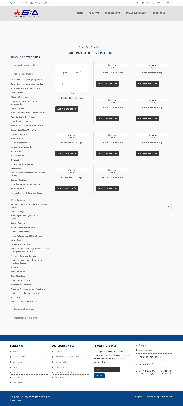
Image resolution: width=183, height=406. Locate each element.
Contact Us (159, 13)
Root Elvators (17, 93)
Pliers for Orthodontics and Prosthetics (29, 289)
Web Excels (167, 396)
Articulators (16, 298)
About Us (94, 13)
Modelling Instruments (21, 143)
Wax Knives (16, 151)
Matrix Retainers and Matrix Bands (26, 236)
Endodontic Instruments (22, 164)
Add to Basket (65, 109)
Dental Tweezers (19, 223)
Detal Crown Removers (21, 244)
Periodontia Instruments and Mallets (28, 126)
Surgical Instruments (24, 65)
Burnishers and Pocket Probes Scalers (28, 113)
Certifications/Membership (67, 357)
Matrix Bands (17, 240)
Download (17, 362)
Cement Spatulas (19, 180)
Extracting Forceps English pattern (26, 80)
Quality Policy (61, 367)
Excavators (16, 169)
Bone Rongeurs (18, 272)
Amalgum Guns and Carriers (23, 256)
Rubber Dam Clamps (20, 232)
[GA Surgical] (141, 344)
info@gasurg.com (41, 2)
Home (80, 13)
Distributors (18, 377)
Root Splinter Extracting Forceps (25, 88)
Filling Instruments (19, 97)
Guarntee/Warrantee (64, 372)
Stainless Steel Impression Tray (25, 293)
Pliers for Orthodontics (21, 285)
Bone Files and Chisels (21, 280)
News (15, 367)
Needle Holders (18, 189)
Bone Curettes (17, 139)
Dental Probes (17, 108)
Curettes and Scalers (20, 134)
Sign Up (99, 376)
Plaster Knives (17, 156)
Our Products (112, 13)
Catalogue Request (136, 13)
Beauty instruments (23, 309)
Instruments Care (62, 377)
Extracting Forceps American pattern (27, 84)
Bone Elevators (18, 276)
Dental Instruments (23, 74)
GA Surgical (35, 396)
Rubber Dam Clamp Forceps (23, 227)
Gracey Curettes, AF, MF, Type (24, 130)
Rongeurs (15, 267)
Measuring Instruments (21, 147)
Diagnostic (15, 160)
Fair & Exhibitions (62, 362)
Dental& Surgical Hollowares (24, 302)
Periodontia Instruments (22, 121)
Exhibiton (17, 372)
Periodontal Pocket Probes (23, 117)
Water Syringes (18, 200)
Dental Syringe (17, 212)
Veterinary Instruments (25, 318)
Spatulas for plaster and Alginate (26, 184)
